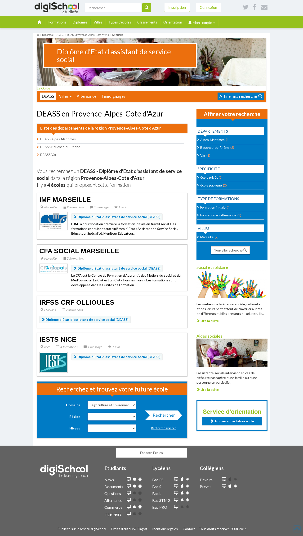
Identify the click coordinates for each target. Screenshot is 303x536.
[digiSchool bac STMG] (176, 500)
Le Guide (44, 88)
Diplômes (79, 22)
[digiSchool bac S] (176, 486)
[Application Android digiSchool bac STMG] (187, 500)
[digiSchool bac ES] (176, 479)
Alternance (86, 96)
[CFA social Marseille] (53, 268)
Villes (98, 22)
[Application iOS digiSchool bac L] (182, 493)
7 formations (74, 310)
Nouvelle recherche (228, 250)
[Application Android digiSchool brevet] (235, 486)
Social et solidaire (212, 267)
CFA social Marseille (79, 251)
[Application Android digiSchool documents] (140, 486)
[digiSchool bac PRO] (176, 507)
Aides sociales (209, 336)
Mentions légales (165, 529)
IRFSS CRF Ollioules (76, 302)
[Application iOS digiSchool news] (134, 479)
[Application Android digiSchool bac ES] (187, 479)
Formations (57, 22)
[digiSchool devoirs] (224, 479)
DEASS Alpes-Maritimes (58, 139)
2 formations (75, 207)
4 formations (68, 347)
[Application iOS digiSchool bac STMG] (182, 500)
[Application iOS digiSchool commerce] (134, 507)
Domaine (73, 405)
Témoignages (113, 96)
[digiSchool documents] (128, 486)
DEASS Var (48, 155)
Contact (189, 529)
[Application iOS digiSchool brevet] (230, 486)
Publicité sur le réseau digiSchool (82, 529)
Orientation (172, 22)
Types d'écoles (119, 22)
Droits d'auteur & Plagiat (129, 529)
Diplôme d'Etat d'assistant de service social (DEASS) (118, 217)
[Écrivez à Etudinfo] (264, 7)
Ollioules (49, 310)
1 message (100, 207)
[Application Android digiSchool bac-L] (187, 493)
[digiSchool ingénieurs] (128, 514)
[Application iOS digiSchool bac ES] (182, 479)
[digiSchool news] (128, 479)
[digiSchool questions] (128, 493)
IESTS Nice (57, 339)
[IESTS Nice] (53, 362)
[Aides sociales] (231, 352)
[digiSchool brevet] (224, 486)
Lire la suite (209, 321)
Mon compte (202, 22)
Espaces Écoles (151, 453)
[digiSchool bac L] (176, 493)
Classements (147, 22)
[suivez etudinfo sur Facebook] (254, 7)
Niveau (74, 428)
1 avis (122, 207)
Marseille (50, 207)
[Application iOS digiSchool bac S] (182, 486)
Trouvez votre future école (234, 421)
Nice (46, 347)
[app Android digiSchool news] (140, 479)
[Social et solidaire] (231, 284)
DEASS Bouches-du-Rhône (60, 147)
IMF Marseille (65, 199)
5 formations (75, 258)
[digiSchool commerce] (128, 507)
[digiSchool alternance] (128, 500)
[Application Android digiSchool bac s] (187, 486)
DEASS (48, 96)
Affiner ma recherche (238, 96)
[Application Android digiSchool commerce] (140, 507)
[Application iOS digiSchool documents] (134, 486)
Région (74, 417)
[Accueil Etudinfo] (38, 34)
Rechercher (164, 415)
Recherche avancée (163, 428)
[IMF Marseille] (53, 221)
